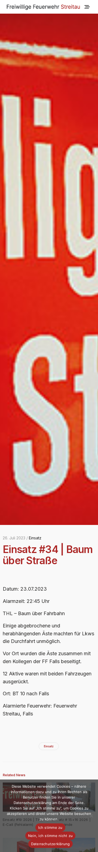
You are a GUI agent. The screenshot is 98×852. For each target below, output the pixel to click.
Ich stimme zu (50, 827)
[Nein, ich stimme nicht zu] (91, 815)
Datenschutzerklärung (50, 844)
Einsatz (35, 538)
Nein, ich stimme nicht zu (50, 835)
